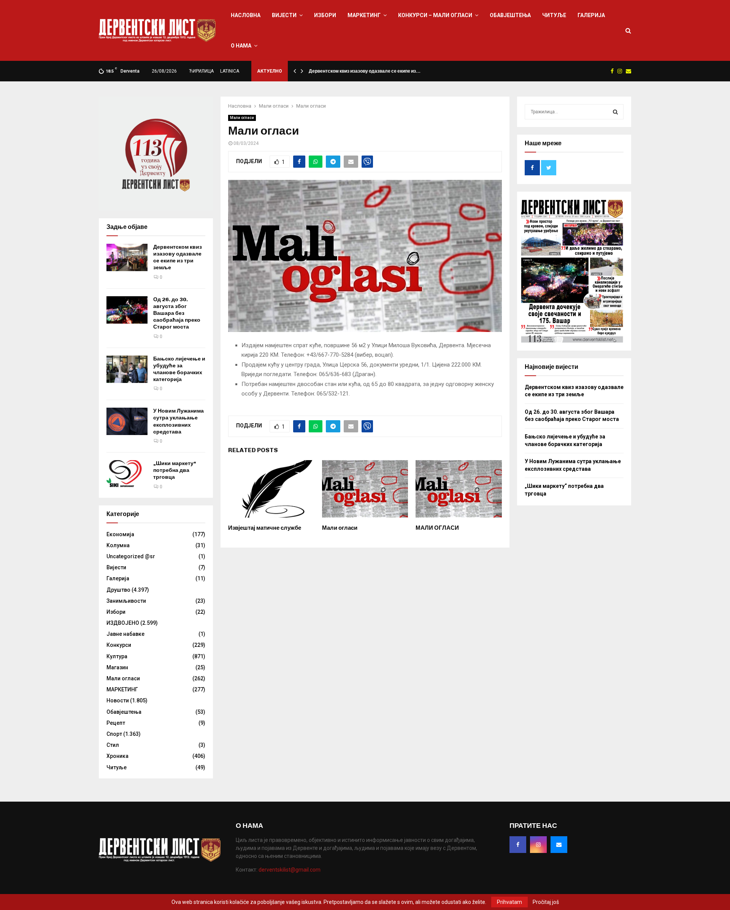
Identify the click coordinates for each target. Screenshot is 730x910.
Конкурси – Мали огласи (435, 15)
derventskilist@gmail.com (290, 870)
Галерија (591, 15)
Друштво (118, 590)
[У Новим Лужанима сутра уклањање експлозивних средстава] (127, 421)
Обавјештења (510, 15)
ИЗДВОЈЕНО (122, 623)
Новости (117, 700)
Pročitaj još (546, 902)
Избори (325, 15)
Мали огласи (242, 118)
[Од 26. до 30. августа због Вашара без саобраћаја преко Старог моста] (127, 310)
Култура (116, 656)
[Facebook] (517, 844)
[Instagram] (538, 844)
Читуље (554, 15)
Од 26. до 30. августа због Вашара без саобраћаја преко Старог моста (176, 313)
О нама (241, 46)
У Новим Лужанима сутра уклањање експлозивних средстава (178, 421)
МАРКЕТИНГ (364, 15)
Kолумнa (118, 545)
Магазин (117, 667)
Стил (112, 745)
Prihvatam (509, 902)
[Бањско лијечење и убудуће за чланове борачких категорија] (127, 369)
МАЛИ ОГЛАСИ (437, 527)
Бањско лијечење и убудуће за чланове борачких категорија (179, 369)
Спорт (114, 734)
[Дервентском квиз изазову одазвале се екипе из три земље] (127, 257)
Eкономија (120, 534)
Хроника (117, 756)
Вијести (284, 15)
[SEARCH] (615, 111)
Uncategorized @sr (130, 556)
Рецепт (115, 723)
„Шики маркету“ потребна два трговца (174, 470)
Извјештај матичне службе (264, 527)
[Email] (559, 844)
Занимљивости (126, 601)
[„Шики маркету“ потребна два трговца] (127, 474)
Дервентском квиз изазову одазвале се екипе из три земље (177, 257)
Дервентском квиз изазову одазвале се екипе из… (365, 71)
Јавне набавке (125, 634)
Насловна (245, 15)
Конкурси (118, 645)
